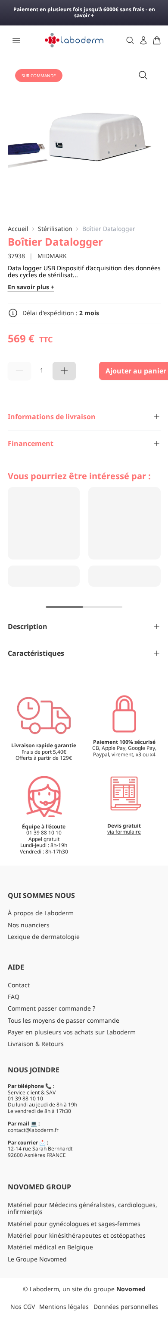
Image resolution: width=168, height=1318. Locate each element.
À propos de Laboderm (41, 913)
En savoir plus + (31, 287)
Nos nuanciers (29, 925)
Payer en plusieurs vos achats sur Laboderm (72, 1032)
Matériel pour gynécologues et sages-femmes (74, 1224)
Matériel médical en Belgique (50, 1247)
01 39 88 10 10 (25, 1098)
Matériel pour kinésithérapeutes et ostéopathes (77, 1235)
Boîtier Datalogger (108, 229)
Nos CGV (22, 1306)
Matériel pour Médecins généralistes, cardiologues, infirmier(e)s (82, 1208)
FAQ (13, 996)
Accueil (18, 229)
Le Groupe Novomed (37, 1259)
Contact (19, 985)
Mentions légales (64, 1306)
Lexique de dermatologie (44, 936)
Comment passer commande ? (51, 1008)
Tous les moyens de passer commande (63, 1020)
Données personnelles (125, 1306)
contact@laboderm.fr (33, 1130)
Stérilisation (55, 229)
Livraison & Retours (36, 1044)
